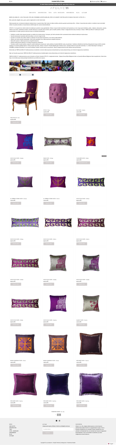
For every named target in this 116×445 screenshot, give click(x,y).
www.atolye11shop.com (54, 53)
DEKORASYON (42, 12)
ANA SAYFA (32, 12)
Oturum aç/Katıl (95, 1)
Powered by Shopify (71, 442)
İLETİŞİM (84, 12)
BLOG (77, 12)
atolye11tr (50, 442)
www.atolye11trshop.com (67, 50)
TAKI (49, 12)
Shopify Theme (56, 442)
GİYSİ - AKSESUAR (59, 12)
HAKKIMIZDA (70, 12)
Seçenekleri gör (83, 162)
